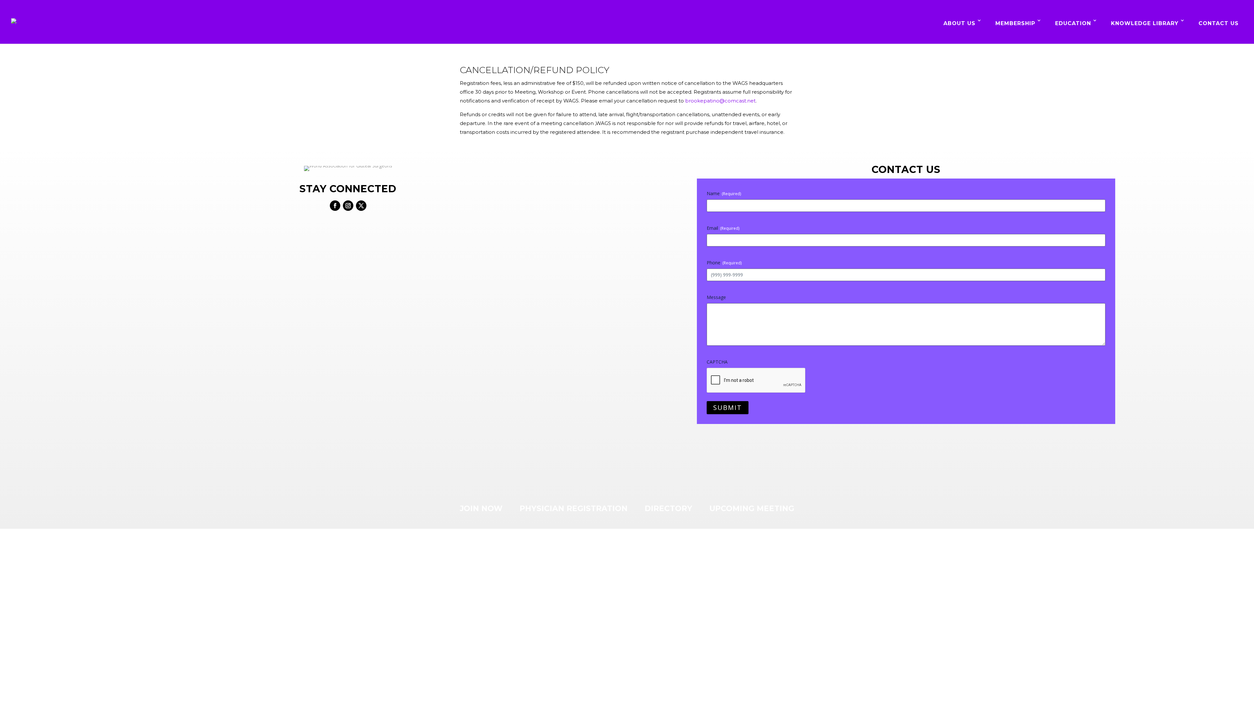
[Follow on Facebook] (335, 205)
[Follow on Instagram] (348, 205)
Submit (727, 407)
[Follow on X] (361, 205)
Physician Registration (574, 508)
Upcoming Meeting (751, 508)
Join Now (481, 508)
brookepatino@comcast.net (720, 101)
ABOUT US (959, 23)
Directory (668, 508)
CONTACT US (1218, 23)
